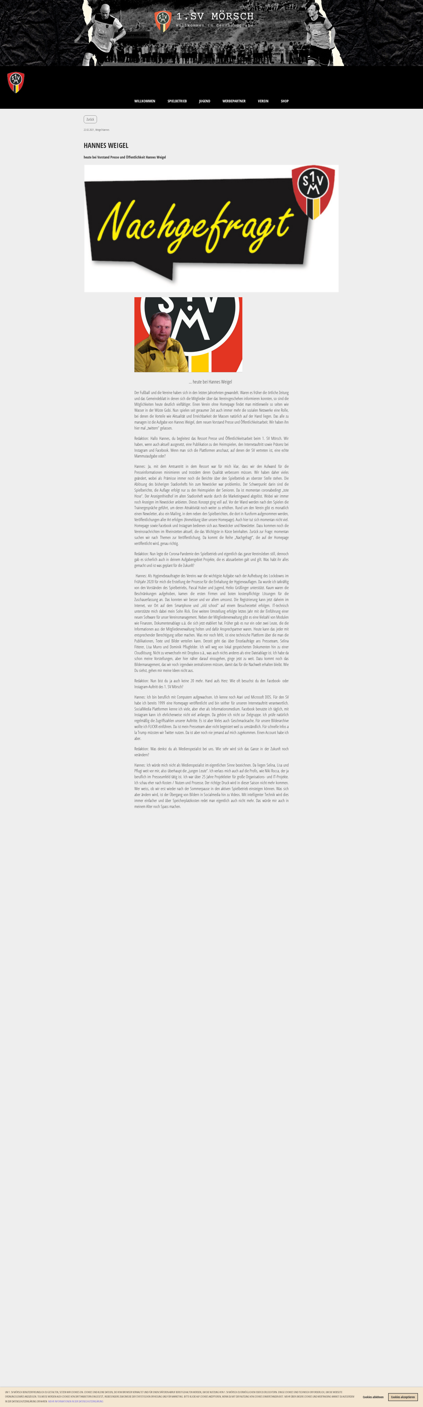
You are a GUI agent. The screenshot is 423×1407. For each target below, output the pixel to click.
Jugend (204, 100)
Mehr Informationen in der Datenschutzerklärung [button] (75, 1401)
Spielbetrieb (177, 100)
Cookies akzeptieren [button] (403, 1397)
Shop (285, 100)
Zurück (90, 119)
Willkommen (144, 100)
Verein (263, 100)
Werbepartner (234, 100)
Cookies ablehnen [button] (373, 1397)
